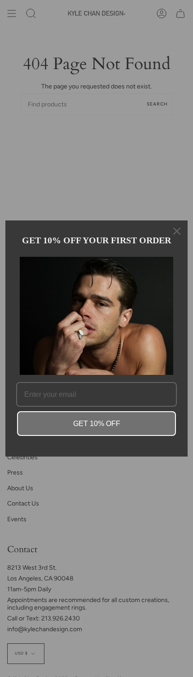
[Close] (177, 231)
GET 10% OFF (96, 423)
